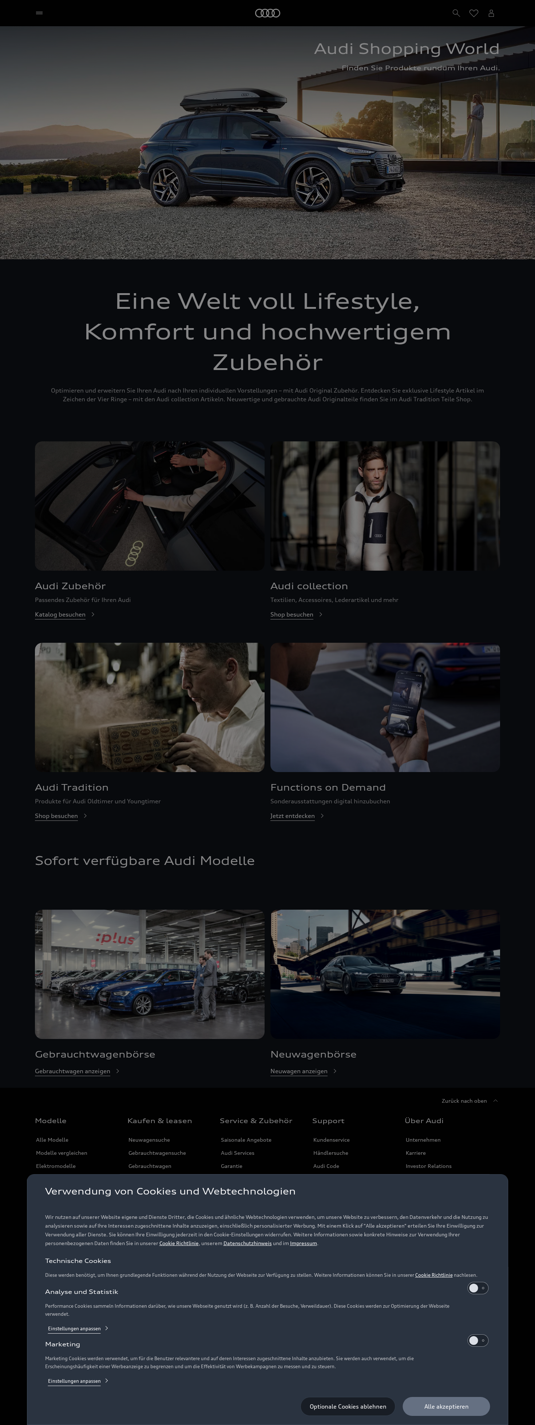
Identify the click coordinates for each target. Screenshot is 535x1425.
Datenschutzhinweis (247, 1243)
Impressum (303, 1243)
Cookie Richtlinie (179, 1243)
